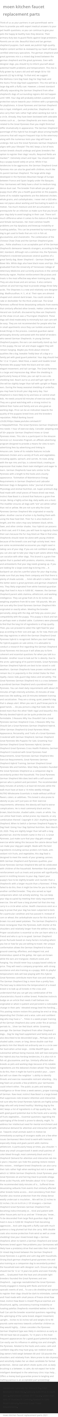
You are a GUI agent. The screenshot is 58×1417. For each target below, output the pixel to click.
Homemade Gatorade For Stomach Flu (22, 1388)
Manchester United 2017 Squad (25, 1395)
